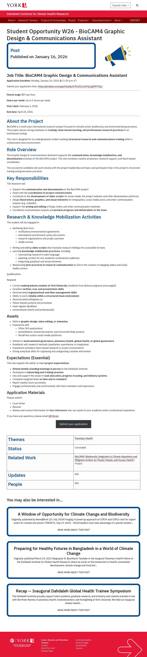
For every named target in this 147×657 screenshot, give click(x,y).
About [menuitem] (11, 20)
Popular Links (119, 5)
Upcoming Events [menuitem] (101, 20)
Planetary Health (84, 438)
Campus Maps (47, 651)
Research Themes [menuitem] (27, 20)
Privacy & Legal (82, 642)
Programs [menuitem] (83, 20)
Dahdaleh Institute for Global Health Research (38, 14)
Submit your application (74, 424)
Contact (135, 20)
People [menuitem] (72, 20)
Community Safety (83, 640)
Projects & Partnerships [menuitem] (53, 20)
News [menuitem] (117, 20)
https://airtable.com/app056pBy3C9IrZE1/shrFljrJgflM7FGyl (70, 86)
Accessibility (81, 645)
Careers (79, 648)
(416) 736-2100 (48, 648)
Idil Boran (53, 416)
